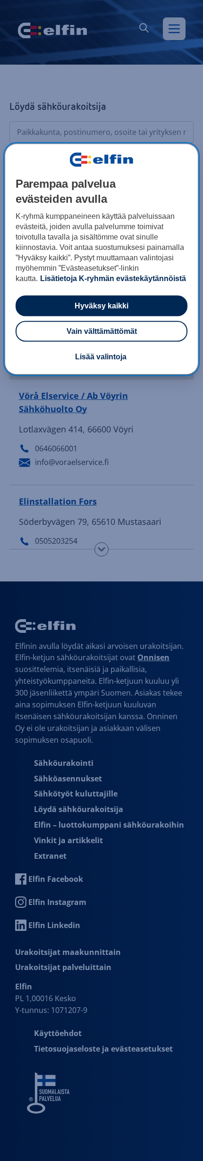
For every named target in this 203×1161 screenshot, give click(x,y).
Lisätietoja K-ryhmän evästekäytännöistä (113, 278)
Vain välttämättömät (102, 331)
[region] (101, 259)
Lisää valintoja (101, 357)
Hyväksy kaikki (101, 306)
